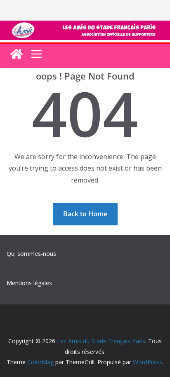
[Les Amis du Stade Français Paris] (85, 26)
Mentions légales (29, 283)
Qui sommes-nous (31, 254)
